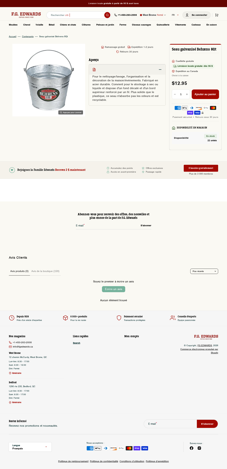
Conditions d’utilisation (132, 461)
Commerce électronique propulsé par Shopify (199, 351)
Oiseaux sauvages (141, 24)
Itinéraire (16, 373)
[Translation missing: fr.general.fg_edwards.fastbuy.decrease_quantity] (175, 94)
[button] (196, 15)
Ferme (123, 24)
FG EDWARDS (205, 345)
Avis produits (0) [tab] (19, 271)
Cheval (26, 24)
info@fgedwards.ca (23, 346)
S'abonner (207, 423)
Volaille (39, 24)
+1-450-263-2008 (22, 342)
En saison (211, 24)
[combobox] (79, 15)
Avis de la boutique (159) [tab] (45, 271)
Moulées (13, 24)
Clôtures (86, 24)
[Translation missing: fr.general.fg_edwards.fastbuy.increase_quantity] (187, 94)
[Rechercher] (107, 15)
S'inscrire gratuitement (201, 168)
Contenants (28, 36)
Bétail (51, 24)
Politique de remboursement (73, 461)
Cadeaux (196, 24)
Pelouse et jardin (105, 24)
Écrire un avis (113, 289)
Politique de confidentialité (104, 461)
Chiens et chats (68, 24)
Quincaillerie (163, 24)
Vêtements (180, 24)
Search (76, 343)
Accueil (12, 36)
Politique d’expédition (157, 461)
